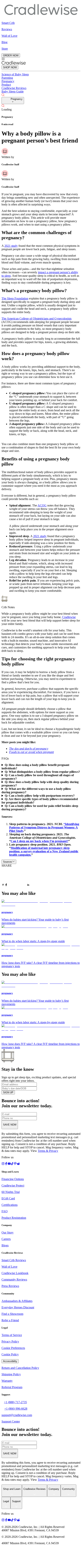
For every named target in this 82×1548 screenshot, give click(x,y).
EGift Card (8, 1198)
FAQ (5, 1211)
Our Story (8, 1232)
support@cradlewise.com (17, 1415)
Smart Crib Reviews (14, 1260)
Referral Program (12, 1387)
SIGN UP (8, 1092)
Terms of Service (12, 1335)
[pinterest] (3, 885)
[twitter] (17, 877)
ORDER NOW (10, 55)
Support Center (11, 1421)
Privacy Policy (10, 1341)
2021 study (11, 245)
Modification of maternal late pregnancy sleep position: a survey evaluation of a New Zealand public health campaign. (43, 851)
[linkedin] (28, 885)
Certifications (10, 1204)
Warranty (7, 1380)
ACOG (42, 505)
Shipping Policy (11, 1374)
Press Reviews (10, 1286)
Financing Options (13, 1179)
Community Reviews (14, 1279)
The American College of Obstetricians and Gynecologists (37, 318)
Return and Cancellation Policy (20, 1367)
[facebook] (6, 885)
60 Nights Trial (11, 1192)
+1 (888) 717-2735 (15, 1402)
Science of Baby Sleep (15, 74)
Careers (6, 1239)
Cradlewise (69, 617)
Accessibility (10, 1361)
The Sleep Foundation (15, 298)
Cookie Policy (10, 1354)
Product (6, 84)
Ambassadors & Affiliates (17, 1301)
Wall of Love (9, 1266)
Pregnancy (8, 81)
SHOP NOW (10, 67)
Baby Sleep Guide (13, 91)
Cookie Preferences (13, 1348)
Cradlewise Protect (13, 1185)
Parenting (7, 77)
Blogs (5, 1245)
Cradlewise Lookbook (15, 1273)
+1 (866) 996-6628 (15, 1408)
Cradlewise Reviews (14, 88)
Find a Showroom (12, 1313)
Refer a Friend (10, 1320)
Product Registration (14, 1217)
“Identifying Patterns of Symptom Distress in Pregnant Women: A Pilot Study (44, 827)
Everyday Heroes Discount (18, 1307)
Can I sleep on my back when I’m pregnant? (39, 841)
